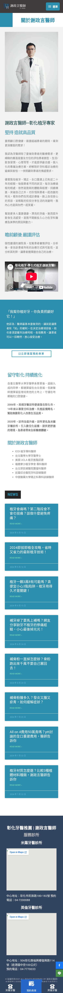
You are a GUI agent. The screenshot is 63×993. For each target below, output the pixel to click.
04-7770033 (28, 969)
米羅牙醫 (10, 990)
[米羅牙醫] (10, 986)
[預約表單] (31, 983)
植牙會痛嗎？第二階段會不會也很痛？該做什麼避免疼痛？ (30, 513)
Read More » (16, 524)
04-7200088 (22, 900)
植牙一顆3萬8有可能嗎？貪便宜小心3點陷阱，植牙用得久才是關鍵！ (31, 586)
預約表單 (31, 990)
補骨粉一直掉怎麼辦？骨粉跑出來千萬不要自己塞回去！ (30, 663)
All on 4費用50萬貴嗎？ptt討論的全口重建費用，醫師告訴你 (31, 736)
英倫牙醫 (52, 990)
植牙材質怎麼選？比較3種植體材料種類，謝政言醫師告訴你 (31, 775)
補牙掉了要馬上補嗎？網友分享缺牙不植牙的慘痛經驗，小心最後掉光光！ (30, 624)
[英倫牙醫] (52, 986)
